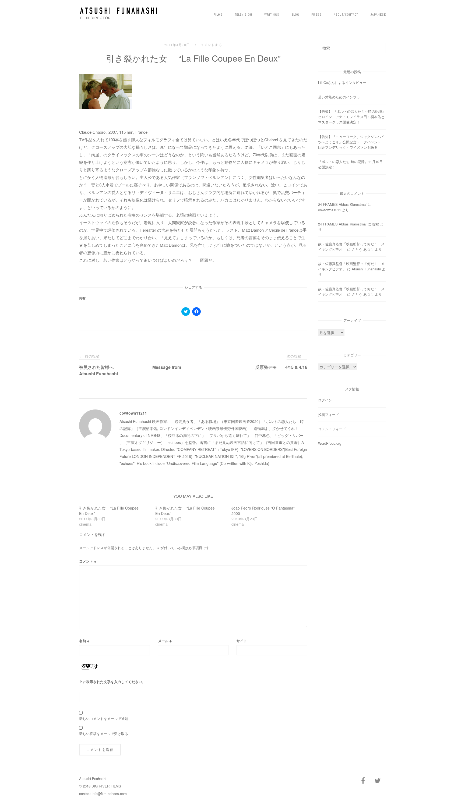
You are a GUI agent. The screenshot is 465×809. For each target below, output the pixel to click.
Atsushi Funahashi (366, 268)
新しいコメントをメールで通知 (103, 718)
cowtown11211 (133, 413)
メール (165, 640)
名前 (84, 640)
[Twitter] (377, 781)
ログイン (325, 399)
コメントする (211, 45)
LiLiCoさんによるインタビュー (342, 82)
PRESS (316, 14)
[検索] (380, 45)
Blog (295, 14)
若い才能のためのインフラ (339, 97)
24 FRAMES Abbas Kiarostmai (342, 204)
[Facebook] (363, 781)
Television (243, 14)
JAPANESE (378, 14)
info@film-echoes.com (109, 793)
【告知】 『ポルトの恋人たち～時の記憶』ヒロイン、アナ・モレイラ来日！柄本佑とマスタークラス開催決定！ (352, 117)
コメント (87, 561)
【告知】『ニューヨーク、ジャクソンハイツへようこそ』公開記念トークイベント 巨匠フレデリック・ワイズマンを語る (351, 142)
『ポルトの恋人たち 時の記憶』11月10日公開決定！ (350, 164)
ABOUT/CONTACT (346, 14)
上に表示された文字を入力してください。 (112, 681)
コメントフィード (332, 428)
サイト (242, 640)
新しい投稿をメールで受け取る (103, 733)
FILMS (218, 14)
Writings (271, 14)
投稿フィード (328, 414)
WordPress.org (329, 443)
